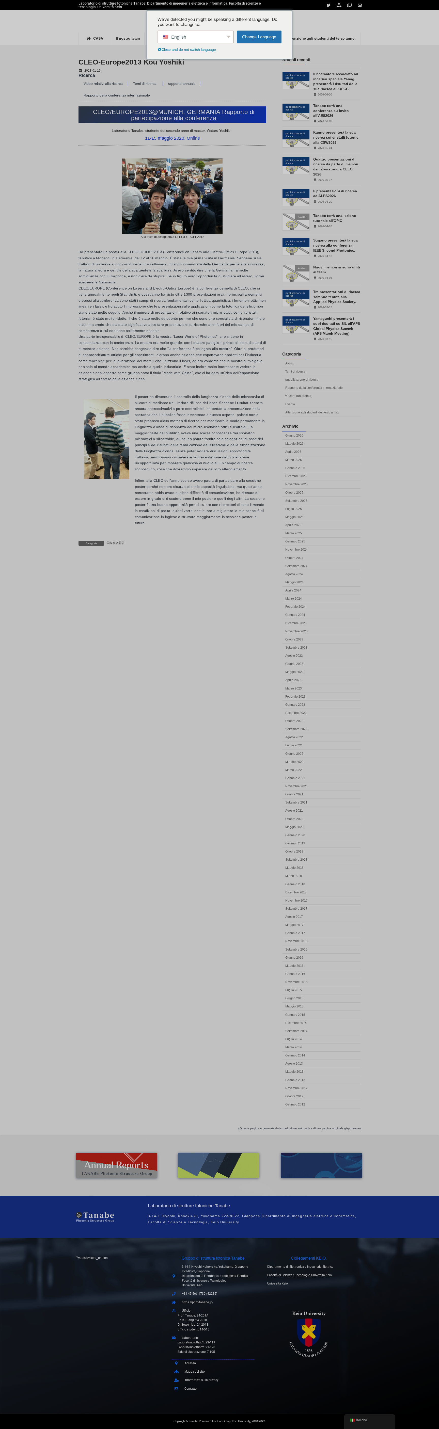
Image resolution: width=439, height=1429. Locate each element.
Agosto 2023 (294, 655)
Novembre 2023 (296, 631)
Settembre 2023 (296, 647)
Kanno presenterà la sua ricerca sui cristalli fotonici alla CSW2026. (336, 137)
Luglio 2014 (293, 1039)
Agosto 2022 (294, 737)
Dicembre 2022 (296, 713)
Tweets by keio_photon (92, 1258)
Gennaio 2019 (295, 843)
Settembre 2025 (296, 501)
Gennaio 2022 (295, 778)
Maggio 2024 (294, 582)
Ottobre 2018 (294, 851)
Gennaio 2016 (295, 974)
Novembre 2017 (296, 900)
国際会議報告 (115, 543)
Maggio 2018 (294, 868)
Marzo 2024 (293, 598)
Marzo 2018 (293, 876)
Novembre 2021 (296, 786)
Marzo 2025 (293, 533)
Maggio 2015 (294, 1006)
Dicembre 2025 (296, 476)
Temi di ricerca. (145, 84)
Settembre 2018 (296, 859)
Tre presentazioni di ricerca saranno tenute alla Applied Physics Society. (336, 297)
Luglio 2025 (293, 509)
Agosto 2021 (294, 810)
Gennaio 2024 (295, 615)
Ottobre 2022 (294, 721)
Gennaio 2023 (295, 705)
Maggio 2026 (294, 443)
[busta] (360, 5)
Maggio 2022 (294, 762)
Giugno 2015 (294, 998)
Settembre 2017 (296, 908)
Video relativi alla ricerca (103, 84)
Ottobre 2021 (294, 794)
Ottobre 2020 (294, 819)
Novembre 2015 (296, 982)
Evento (290, 404)
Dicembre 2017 (296, 892)
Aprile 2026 (293, 452)
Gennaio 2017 (295, 933)
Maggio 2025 (294, 517)
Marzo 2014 (293, 1047)
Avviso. (290, 363)
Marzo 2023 (293, 688)
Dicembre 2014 (296, 1023)
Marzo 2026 (293, 460)
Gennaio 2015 (295, 1015)
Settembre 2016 (296, 949)
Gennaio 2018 (295, 884)
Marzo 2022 (293, 770)
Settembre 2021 (296, 802)
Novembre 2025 (296, 484)
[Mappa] (350, 5)
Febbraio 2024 (295, 606)
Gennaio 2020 (295, 835)
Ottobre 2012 (294, 1096)
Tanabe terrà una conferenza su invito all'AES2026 (331, 111)
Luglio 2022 (293, 745)
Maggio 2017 (294, 925)
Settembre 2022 (296, 729)
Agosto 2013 (294, 1063)
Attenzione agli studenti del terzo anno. (312, 412)
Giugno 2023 (294, 664)
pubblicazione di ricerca (301, 379)
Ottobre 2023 (294, 639)
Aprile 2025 (293, 525)
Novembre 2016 (296, 941)
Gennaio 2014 (295, 1055)
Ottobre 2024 (294, 558)
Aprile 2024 (293, 590)
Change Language (259, 36)
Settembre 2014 (296, 1031)
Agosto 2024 (294, 574)
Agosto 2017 (294, 917)
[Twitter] (329, 5)
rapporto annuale (182, 84)
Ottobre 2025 (294, 492)
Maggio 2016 (294, 966)
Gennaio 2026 (295, 468)
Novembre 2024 (296, 549)
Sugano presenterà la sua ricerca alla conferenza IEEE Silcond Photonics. (335, 245)
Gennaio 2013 (295, 1080)
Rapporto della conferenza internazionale (117, 95)
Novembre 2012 (296, 1088)
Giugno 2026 (294, 435)
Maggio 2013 (294, 1071)
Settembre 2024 (296, 566)
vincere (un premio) (298, 396)
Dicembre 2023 (296, 623)
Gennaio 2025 (295, 541)
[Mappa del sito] (339, 5)
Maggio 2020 (294, 827)
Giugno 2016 (294, 957)
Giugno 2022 (294, 754)
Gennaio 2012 (295, 1104)
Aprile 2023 (293, 680)
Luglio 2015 (293, 990)
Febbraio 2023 (295, 696)
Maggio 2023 (294, 672)
